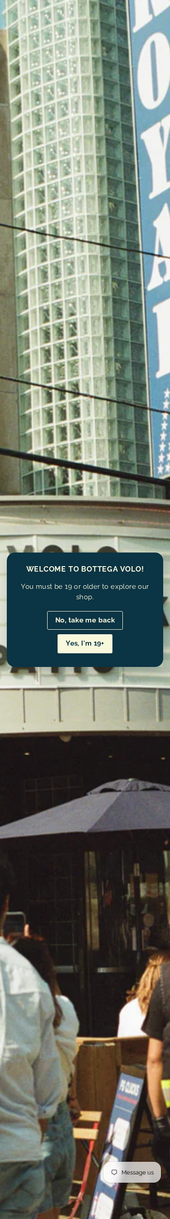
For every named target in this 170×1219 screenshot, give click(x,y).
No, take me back (85, 620)
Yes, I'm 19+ (85, 643)
